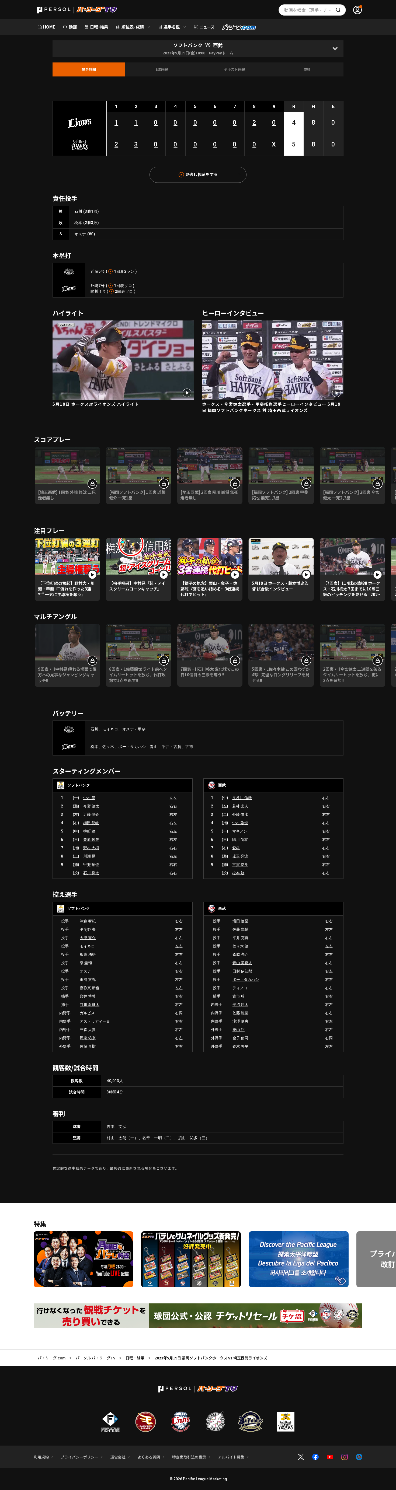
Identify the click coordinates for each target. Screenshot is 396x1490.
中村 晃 (89, 798)
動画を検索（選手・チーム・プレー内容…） (315, 10)
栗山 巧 (238, 1029)
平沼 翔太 (240, 1004)
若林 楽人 (240, 806)
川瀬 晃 (89, 856)
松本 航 (238, 873)
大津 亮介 (88, 938)
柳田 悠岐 (91, 823)
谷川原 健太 (89, 1004)
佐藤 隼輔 (240, 929)
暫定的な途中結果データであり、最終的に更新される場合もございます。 (116, 1168)
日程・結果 (135, 1357)
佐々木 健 (240, 946)
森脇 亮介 (240, 954)
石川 (78, 211)
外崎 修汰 (240, 814)
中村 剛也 (240, 823)
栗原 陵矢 (91, 839)
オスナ (80, 234)
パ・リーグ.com (51, 1357)
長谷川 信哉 (242, 798)
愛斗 (236, 848)
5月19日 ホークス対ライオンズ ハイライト (96, 404)
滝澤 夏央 (240, 1021)
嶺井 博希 (88, 996)
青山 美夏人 (242, 963)
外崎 (94, 286)
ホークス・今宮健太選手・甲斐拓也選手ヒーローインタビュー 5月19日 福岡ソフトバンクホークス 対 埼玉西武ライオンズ (271, 407)
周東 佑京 (88, 1038)
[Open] (335, 48)
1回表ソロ (123, 286)
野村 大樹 (91, 848)
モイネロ (87, 946)
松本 (78, 223)
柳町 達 (89, 831)
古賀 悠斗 (240, 864)
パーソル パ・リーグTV (95, 1357)
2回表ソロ (124, 291)
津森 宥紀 (88, 921)
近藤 (94, 271)
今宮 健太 (91, 806)
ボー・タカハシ (245, 979)
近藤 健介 (91, 814)
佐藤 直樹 (88, 1046)
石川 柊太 (91, 873)
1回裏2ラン (124, 271)
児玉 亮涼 (240, 856)
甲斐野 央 (88, 929)
